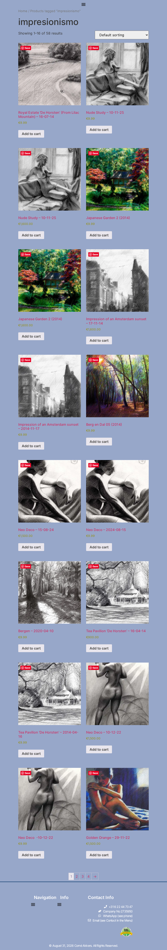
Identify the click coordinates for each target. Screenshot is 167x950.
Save (27, 47)
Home (22, 11)
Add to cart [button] (31, 134)
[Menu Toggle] (83, 4)
